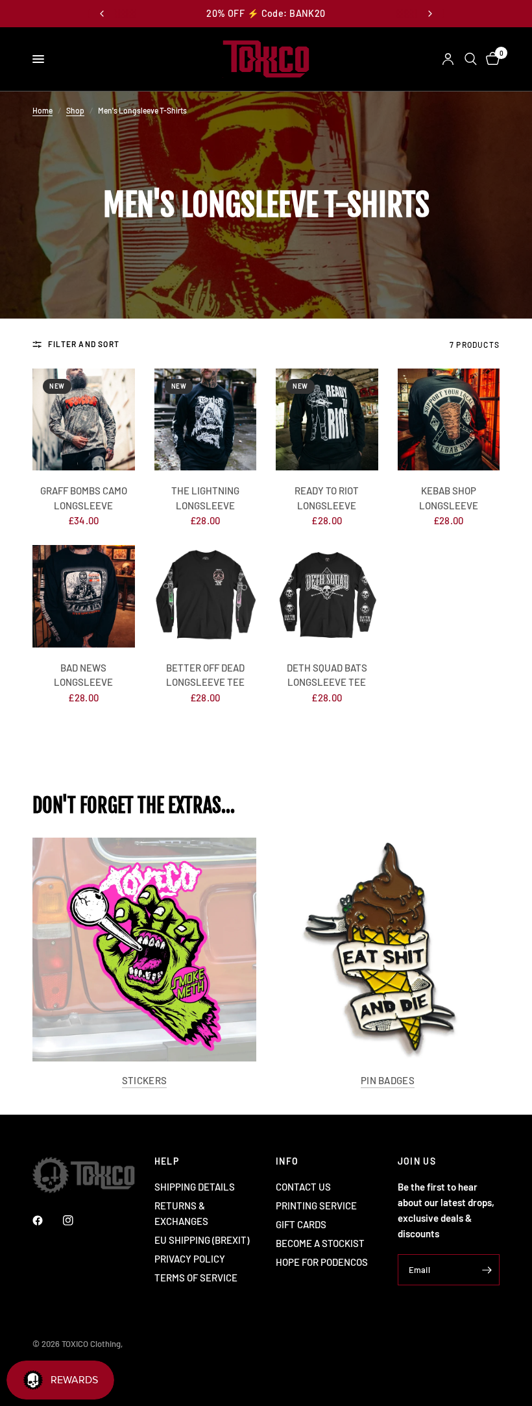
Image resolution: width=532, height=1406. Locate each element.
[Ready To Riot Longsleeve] (327, 420)
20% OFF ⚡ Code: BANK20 (265, 13)
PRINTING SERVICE (316, 1205)
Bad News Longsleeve (83, 675)
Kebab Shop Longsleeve (448, 498)
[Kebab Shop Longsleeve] (449, 420)
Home (42, 110)
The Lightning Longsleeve (205, 498)
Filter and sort (83, 343)
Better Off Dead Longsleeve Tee (205, 675)
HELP (167, 1161)
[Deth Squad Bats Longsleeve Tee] (327, 596)
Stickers (144, 1080)
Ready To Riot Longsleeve (327, 498)
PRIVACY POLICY (189, 1259)
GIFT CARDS (301, 1224)
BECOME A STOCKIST (320, 1243)
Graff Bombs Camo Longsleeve (83, 498)
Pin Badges (388, 1080)
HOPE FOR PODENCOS (322, 1262)
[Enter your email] (487, 1269)
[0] (490, 59)
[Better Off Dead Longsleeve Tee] (205, 596)
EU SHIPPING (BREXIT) (201, 1240)
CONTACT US (303, 1187)
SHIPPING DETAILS (194, 1187)
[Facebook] (46, 1220)
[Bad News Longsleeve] (83, 596)
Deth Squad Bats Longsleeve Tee (327, 675)
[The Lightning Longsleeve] (205, 420)
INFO (287, 1161)
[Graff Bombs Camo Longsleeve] (83, 420)
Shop (75, 110)
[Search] (470, 59)
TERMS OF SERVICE (195, 1277)
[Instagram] (77, 1220)
